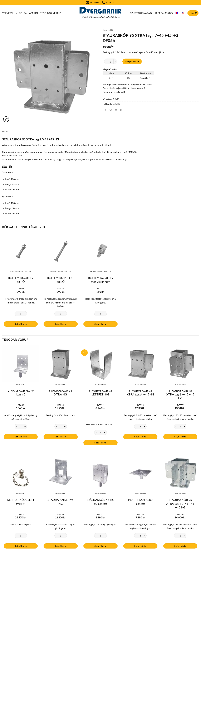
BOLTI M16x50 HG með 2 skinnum (100, 279)
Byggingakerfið (50, 13)
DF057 (180, 405)
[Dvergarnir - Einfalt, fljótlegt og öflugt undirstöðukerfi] (100, 10)
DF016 (140, 514)
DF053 (21, 405)
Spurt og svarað (141, 13)
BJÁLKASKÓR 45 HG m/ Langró (100, 501)
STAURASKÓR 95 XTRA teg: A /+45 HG (140, 392)
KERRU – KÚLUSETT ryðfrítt (20, 501)
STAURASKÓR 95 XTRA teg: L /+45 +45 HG (180, 394)
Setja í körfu (132, 61)
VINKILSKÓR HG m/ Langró (21, 392)
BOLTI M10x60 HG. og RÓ (20, 279)
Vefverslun (9, 13)
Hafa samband (163, 13)
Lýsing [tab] (5, 131)
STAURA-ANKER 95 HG (61, 501)
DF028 (60, 288)
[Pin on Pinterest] (121, 110)
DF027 (21, 288)
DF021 (100, 288)
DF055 (140, 405)
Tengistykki (108, 30)
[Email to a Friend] (116, 110)
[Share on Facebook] (105, 110)
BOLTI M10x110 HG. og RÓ (60, 279)
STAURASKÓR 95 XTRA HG (60, 392)
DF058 (180, 514)
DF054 (60, 405)
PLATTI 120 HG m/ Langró (140, 501)
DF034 (60, 514)
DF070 (21, 514)
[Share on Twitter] (110, 110)
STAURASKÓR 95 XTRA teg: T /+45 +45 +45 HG (180, 503)
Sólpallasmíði (28, 13)
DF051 (100, 514)
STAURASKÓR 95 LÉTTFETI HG (100, 392)
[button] (193, 13)
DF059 (100, 405)
